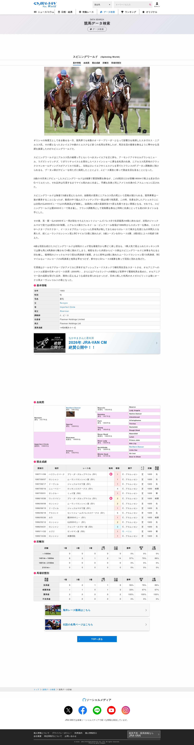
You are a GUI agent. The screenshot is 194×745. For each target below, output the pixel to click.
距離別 (106, 63)
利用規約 (78, 733)
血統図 (86, 63)
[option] (97, 101)
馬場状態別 (116, 63)
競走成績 (96, 63)
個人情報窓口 (91, 733)
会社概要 (38, 736)
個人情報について (41, 733)
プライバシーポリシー (62, 733)
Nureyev (64, 303)
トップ (36, 689)
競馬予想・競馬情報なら (141, 734)
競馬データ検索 (48, 689)
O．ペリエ (127, 531)
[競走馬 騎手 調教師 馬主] (102, 4)
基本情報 (77, 63)
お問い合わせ (71, 736)
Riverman (64, 311)
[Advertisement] (97, 45)
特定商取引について (53, 736)
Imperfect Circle (67, 307)
